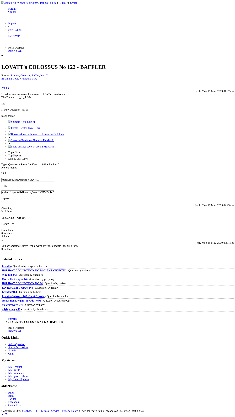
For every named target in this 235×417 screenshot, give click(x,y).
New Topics (15, 29)
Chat (10, 353)
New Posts (14, 35)
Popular (12, 23)
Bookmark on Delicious (50, 134)
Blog (11, 395)
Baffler (35, 75)
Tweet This (33, 127)
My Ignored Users (18, 376)
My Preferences (16, 373)
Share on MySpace (43, 146)
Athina (5, 87)
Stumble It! (28, 121)
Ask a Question (16, 344)
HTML (5, 185)
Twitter (12, 398)
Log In (52, 2)
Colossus (25, 75)
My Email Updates (18, 379)
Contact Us (14, 405)
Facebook (13, 401)
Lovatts (15, 75)
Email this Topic (10, 78)
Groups (12, 11)
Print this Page (29, 78)
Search (74, 2)
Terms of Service (50, 410)
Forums (12, 8)
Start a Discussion (18, 347)
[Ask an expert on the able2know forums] (24, 2)
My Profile (14, 369)
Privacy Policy (70, 410)
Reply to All (15, 50)
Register (62, 2)
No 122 (44, 75)
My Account (15, 366)
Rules (11, 392)
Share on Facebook (43, 140)
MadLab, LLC (30, 410)
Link (4, 173)
